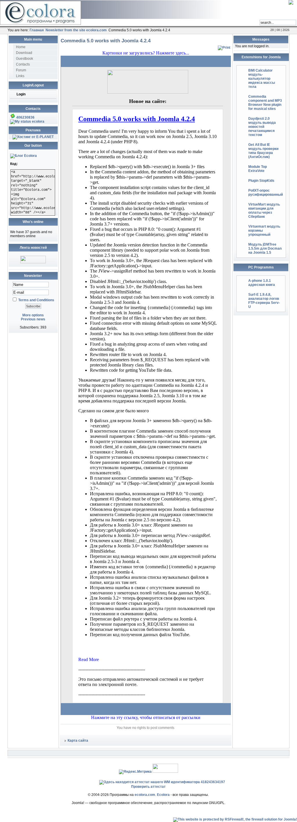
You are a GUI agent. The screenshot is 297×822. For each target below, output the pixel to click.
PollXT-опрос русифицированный (265, 192)
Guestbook (24, 59)
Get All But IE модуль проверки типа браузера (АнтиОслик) (263, 151)
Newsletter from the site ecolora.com (76, 30)
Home (21, 47)
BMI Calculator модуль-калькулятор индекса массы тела (261, 78)
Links (20, 76)
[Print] (224, 48)
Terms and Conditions (36, 300)
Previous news (33, 319)
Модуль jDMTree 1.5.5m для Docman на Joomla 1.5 (265, 248)
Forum (21, 70)
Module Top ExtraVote (257, 169)
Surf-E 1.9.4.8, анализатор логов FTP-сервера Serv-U (264, 301)
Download (24, 53)
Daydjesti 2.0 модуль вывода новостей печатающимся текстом (262, 127)
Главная (37, 30)
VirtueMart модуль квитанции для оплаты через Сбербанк (264, 210)
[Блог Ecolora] (23, 156)
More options (33, 315)
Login (21, 94)
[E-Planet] (33, 137)
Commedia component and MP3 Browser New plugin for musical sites (265, 103)
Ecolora (163, 795)
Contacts (23, 64)
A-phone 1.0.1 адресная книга (261, 283)
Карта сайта (78, 740)
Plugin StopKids (261, 181)
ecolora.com (145, 795)
